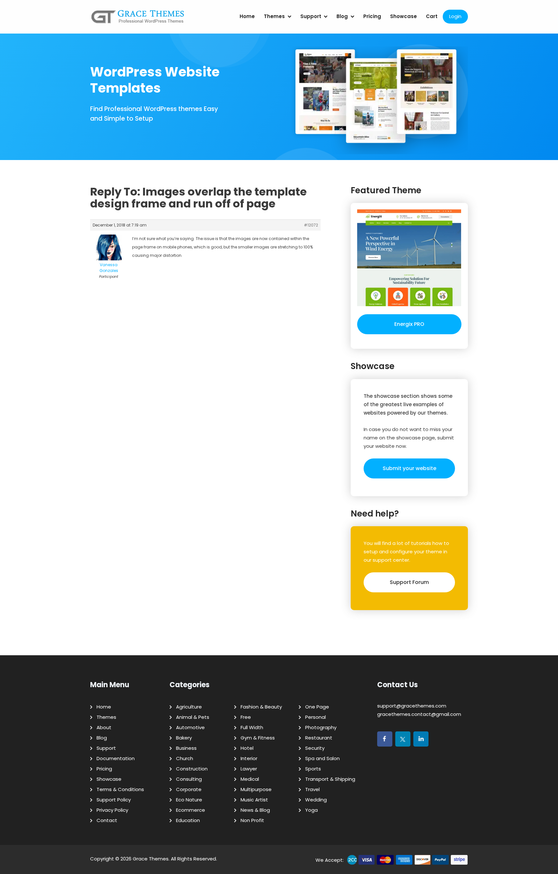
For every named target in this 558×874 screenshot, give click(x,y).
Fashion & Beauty (261, 706)
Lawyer (249, 768)
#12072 (311, 225)
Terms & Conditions (120, 789)
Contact (107, 820)
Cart (432, 16)
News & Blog (255, 810)
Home (247, 16)
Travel (312, 789)
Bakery (184, 737)
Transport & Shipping (330, 779)
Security (315, 748)
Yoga (311, 810)
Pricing (372, 16)
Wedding (316, 799)
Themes (274, 16)
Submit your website (409, 468)
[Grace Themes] (138, 19)
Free (246, 717)
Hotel (247, 748)
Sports (313, 768)
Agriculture (189, 706)
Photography (320, 727)
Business (186, 748)
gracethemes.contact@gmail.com (419, 714)
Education (188, 820)
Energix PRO (409, 324)
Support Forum (409, 582)
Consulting (189, 779)
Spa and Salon (322, 758)
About (104, 727)
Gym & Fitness (258, 737)
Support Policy (114, 799)
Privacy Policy (112, 810)
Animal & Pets (192, 717)
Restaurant (318, 737)
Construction (192, 768)
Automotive (190, 727)
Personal (315, 717)
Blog (342, 16)
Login (455, 16)
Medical (250, 779)
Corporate (189, 789)
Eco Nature (189, 799)
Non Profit (252, 820)
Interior (249, 758)
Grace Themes (151, 858)
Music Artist (254, 799)
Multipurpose (256, 789)
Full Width (252, 727)
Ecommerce (190, 810)
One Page (317, 706)
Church (184, 758)
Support (310, 16)
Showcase (403, 16)
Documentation (116, 758)
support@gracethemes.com (411, 705)
